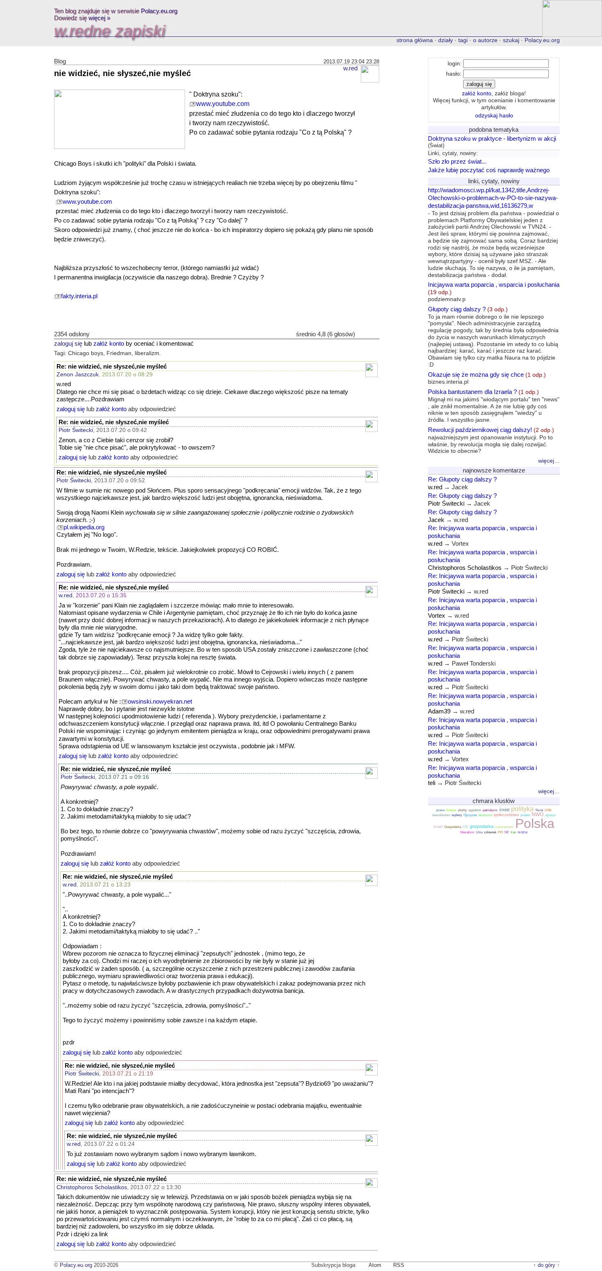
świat (504, 809)
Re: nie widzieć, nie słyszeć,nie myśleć (112, 366)
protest (525, 815)
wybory (457, 815)
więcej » (99, 17)
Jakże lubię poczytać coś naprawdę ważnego (489, 169)
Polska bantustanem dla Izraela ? (493, 405)
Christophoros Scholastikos (92, 1187)
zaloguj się (68, 343)
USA (548, 810)
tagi (463, 40)
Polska (534, 823)
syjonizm (474, 810)
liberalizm (467, 832)
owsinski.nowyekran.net (160, 701)
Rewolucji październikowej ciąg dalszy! (491, 440)
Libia (479, 832)
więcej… (549, 460)
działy (445, 40)
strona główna (414, 40)
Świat (539, 810)
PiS (500, 832)
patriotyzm (490, 810)
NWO (537, 814)
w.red (350, 68)
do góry (546, 1265)
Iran (513, 832)
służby (462, 810)
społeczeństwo (506, 815)
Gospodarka (452, 827)
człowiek (490, 832)
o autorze (485, 40)
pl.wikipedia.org (83, 527)
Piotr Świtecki (76, 430)
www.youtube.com (222, 103)
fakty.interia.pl (79, 296)
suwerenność (504, 827)
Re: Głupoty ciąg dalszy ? (462, 479)
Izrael (438, 827)
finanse (451, 810)
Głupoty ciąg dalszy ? (493, 337)
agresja (550, 815)
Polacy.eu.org (159, 10)
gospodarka (481, 826)
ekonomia (485, 815)
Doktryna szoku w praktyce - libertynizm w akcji (492, 138)
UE (465, 827)
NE (507, 832)
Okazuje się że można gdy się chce (487, 378)
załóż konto (108, 343)
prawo (440, 810)
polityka (522, 808)
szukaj (511, 40)
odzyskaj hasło (494, 115)
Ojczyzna (470, 815)
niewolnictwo (441, 815)
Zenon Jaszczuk (78, 374)
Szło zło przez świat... (457, 161)
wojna (522, 832)
